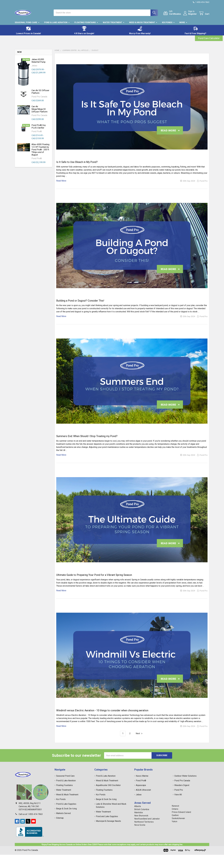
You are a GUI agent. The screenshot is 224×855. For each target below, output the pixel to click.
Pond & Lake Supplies (66, 804)
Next (138, 733)
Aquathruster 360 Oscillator (108, 785)
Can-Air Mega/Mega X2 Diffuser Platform (39, 109)
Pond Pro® (141, 780)
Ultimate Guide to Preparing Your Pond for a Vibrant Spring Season (94, 574)
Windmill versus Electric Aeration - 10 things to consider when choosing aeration (102, 710)
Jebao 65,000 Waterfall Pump (39, 60)
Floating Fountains (85, 22)
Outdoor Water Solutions (185, 776)
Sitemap (60, 818)
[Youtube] (33, 821)
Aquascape (141, 785)
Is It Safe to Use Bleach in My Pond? (77, 162)
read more (61, 181)
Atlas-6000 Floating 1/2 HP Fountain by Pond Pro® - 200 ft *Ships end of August (40, 149)
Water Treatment (112, 22)
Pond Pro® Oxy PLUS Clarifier (39, 126)
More (182, 22)
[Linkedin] (22, 821)
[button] (28, 30)
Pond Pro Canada (182, 780)
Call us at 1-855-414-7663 (31, 814)
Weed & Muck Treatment (142, 22)
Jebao (139, 794)
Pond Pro (178, 790)
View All (178, 794)
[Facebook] (17, 821)
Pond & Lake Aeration (55, 22)
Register (192, 14)
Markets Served (63, 813)
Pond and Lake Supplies (107, 816)
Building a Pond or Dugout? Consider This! (80, 300)
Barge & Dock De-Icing (66, 808)
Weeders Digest (181, 785)
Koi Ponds (167, 22)
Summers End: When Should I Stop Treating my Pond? (86, 436)
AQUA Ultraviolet (143, 790)
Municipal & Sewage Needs (108, 821)
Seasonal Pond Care (26, 22)
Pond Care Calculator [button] (209, 38)
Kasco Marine (142, 776)
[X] (28, 821)
